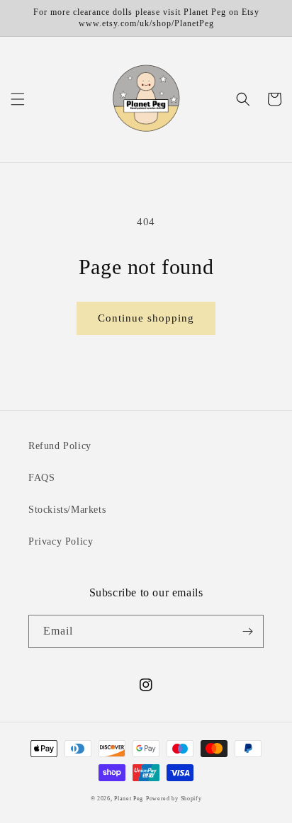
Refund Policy (59, 446)
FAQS (41, 477)
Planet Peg (128, 798)
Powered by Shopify (174, 798)
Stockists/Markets (67, 509)
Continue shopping (146, 318)
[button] (17, 99)
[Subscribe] (247, 631)
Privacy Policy (60, 541)
